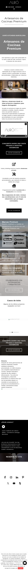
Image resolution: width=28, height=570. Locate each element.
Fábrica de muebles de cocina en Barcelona (20, 518)
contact (4, 515)
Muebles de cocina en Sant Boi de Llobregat (20, 550)
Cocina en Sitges (20, 533)
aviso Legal (8, 518)
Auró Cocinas (14, 2)
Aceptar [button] (21, 568)
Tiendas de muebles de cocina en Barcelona (20, 522)
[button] (12, 332)
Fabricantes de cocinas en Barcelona (20, 510)
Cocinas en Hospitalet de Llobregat (20, 539)
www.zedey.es (8, 512)
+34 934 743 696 (8, 508)
